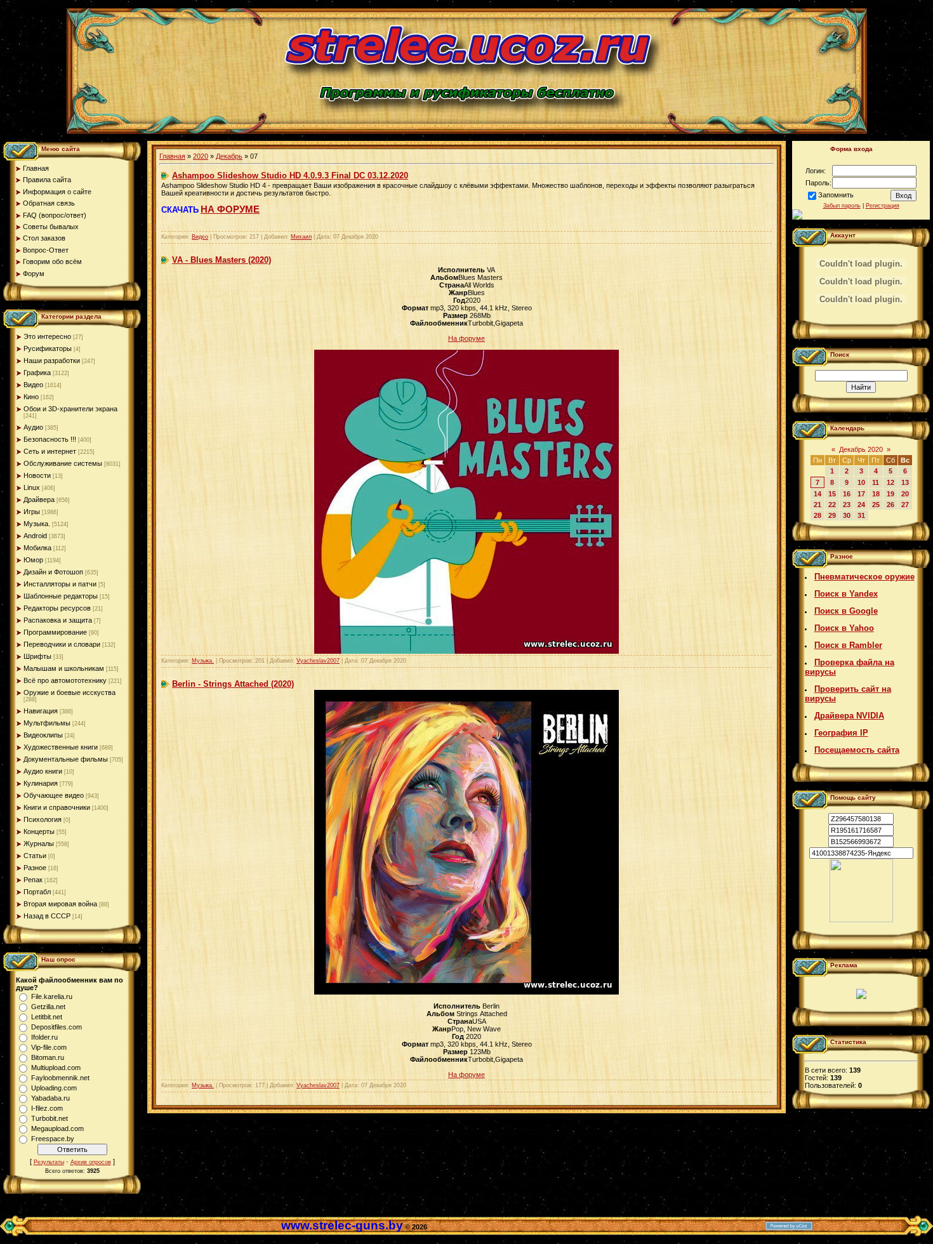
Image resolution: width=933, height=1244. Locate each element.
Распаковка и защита (57, 620)
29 (832, 515)
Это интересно (47, 336)
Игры (31, 511)
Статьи (34, 855)
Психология (42, 819)
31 (861, 515)
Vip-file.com (49, 1047)
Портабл (37, 892)
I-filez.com (47, 1108)
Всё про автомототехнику (65, 680)
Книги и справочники (56, 807)
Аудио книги (42, 771)
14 (817, 494)
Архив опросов (90, 1162)
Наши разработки (51, 360)
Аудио (33, 427)
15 (832, 494)
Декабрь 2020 (861, 449)
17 (861, 494)
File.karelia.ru (51, 996)
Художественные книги (60, 747)
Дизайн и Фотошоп (53, 572)
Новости (37, 475)
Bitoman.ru (47, 1057)
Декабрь (229, 156)
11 (875, 482)
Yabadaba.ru (50, 1098)
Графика (37, 372)
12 (890, 482)
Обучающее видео (53, 795)
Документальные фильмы (65, 759)
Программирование (55, 632)
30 (846, 515)
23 (846, 504)
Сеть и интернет (49, 451)
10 (861, 482)
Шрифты (37, 656)
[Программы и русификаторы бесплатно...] (861, 919)
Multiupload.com (56, 1067)
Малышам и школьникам (63, 668)
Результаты (49, 1162)
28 (817, 515)
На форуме (466, 338)
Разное (34, 867)
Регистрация (882, 205)
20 (905, 494)
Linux (31, 487)
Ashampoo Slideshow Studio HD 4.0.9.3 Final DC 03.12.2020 (290, 175)
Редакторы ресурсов (57, 608)
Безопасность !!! (49, 439)
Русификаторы (47, 348)
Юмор (33, 560)
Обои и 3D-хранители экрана (70, 409)
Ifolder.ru (44, 1037)
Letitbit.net (46, 1017)
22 (832, 504)
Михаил (301, 237)
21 (817, 504)
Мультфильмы (46, 723)
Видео (33, 384)
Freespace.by (52, 1138)
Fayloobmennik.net (60, 1078)
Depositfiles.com (56, 1027)
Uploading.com (54, 1088)
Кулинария (40, 783)
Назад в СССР (46, 916)
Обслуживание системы (62, 463)
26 (890, 504)
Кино (31, 396)
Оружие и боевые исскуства (69, 692)
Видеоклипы (43, 735)
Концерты (39, 831)
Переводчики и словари (61, 644)
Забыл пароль (842, 205)
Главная (172, 156)
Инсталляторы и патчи (59, 584)
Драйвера (39, 499)
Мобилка (37, 548)
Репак (33, 879)
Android (35, 535)
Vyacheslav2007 (318, 661)
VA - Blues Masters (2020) (221, 260)
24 (861, 504)
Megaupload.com (57, 1128)
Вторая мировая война (60, 904)
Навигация (40, 711)
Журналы (38, 843)
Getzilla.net (48, 1006)
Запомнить (836, 195)
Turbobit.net (49, 1118)
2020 (200, 156)
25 (876, 504)
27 (905, 504)
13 (905, 482)
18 (876, 494)
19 (890, 494)
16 (846, 494)
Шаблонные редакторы (60, 596)
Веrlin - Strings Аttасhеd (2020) (233, 684)
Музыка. (36, 523)
